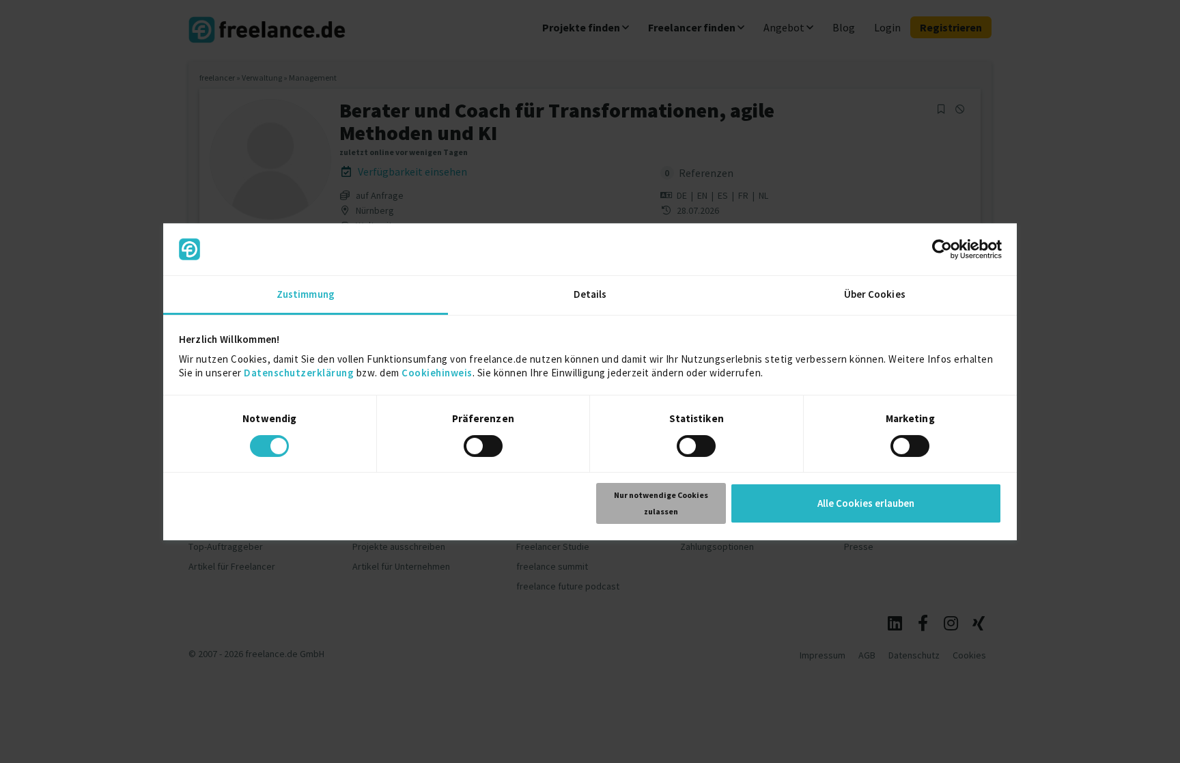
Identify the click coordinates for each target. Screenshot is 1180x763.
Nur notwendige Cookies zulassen (661, 503)
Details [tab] (590, 294)
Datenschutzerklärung (299, 372)
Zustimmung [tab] (306, 294)
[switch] (485, 448)
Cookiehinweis (437, 372)
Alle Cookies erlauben (865, 503)
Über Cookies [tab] (874, 294)
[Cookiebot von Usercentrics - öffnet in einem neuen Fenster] (942, 249)
